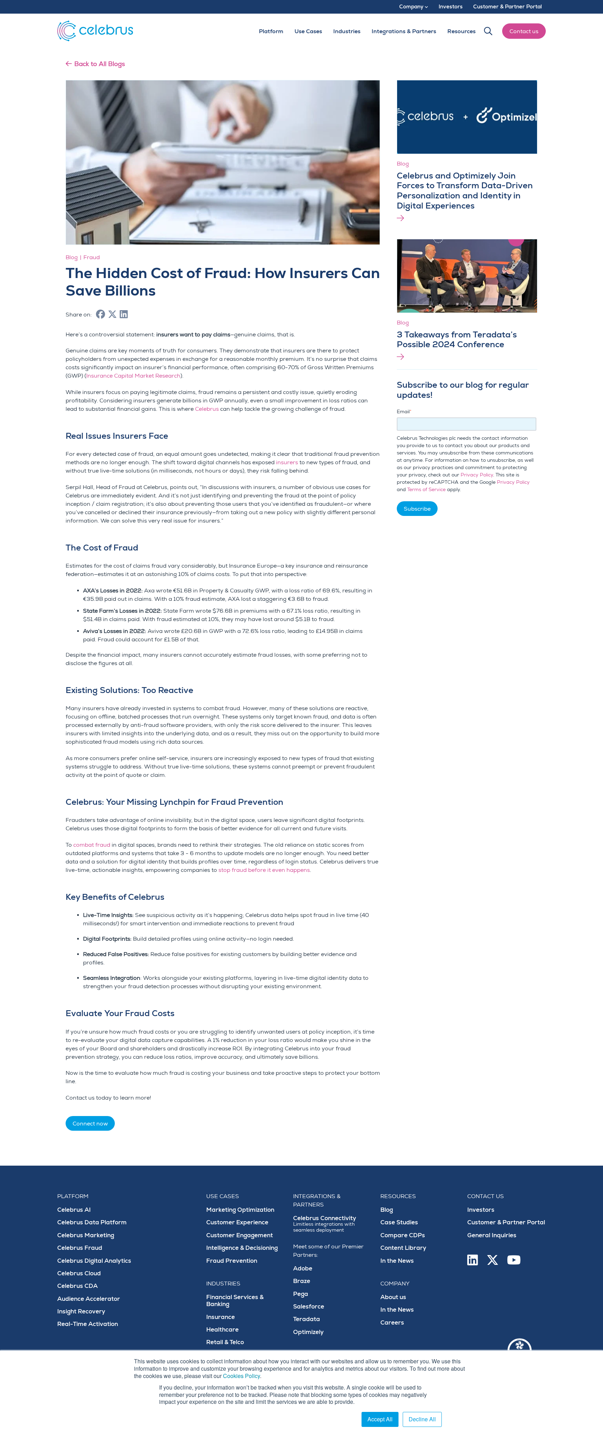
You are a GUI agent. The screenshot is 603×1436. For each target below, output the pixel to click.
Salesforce (308, 1306)
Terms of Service (426, 490)
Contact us (523, 31)
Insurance (220, 1317)
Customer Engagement (239, 1235)
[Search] (488, 31)
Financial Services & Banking (234, 1300)
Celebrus (207, 409)
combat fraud (91, 844)
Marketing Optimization (240, 1209)
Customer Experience (237, 1222)
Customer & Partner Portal (506, 1222)
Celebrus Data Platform (92, 1222)
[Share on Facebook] (100, 314)
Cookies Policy (241, 1376)
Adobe (302, 1268)
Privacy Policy (477, 475)
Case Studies (399, 1222)
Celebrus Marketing (85, 1235)
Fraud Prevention (231, 1260)
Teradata (306, 1319)
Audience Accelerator (88, 1299)
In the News (397, 1260)
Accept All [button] (380, 1419)
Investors (480, 1209)
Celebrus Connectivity (324, 1224)
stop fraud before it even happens (264, 870)
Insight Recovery (81, 1311)
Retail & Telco (225, 1342)
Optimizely (308, 1332)
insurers (287, 462)
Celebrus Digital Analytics (94, 1260)
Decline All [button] (422, 1419)
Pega (300, 1294)
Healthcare (222, 1329)
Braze (301, 1281)
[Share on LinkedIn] (123, 314)
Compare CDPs (402, 1235)
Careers (392, 1322)
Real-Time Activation (87, 1324)
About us (393, 1297)
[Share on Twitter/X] (112, 314)
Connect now (90, 1123)
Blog (386, 1209)
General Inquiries (491, 1235)
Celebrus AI (74, 1209)
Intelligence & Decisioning (242, 1248)
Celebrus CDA (77, 1286)
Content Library (403, 1248)
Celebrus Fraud (79, 1248)
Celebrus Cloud (79, 1273)
